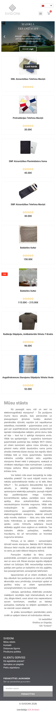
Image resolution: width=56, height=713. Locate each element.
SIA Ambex (33, 709)
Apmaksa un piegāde (13, 664)
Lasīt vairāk (31, 66)
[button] (40, 13)
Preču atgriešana (11, 667)
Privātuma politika (12, 651)
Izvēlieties (31, 280)
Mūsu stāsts (9, 642)
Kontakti (7, 645)
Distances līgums (11, 648)
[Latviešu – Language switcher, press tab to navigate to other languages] (46, 5)
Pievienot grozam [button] (31, 107)
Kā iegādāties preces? (13, 661)
